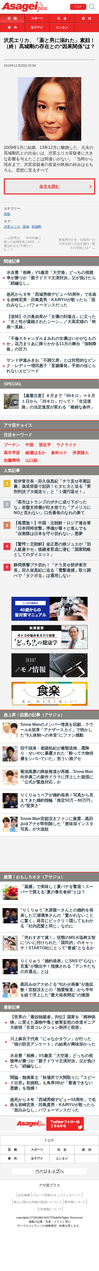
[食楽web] (49, 704)
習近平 (45, 445)
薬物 (26, 227)
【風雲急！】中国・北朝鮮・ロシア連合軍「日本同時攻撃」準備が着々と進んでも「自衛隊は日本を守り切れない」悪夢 (52, 528)
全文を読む (49, 186)
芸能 (7, 214)
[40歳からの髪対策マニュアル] (49, 619)
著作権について (75, 1202)
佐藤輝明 (12, 460)
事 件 (12, 27)
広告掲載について (49, 1209)
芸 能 (12, 18)
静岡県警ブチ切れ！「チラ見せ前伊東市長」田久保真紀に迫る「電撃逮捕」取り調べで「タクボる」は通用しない (52, 570)
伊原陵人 (81, 452)
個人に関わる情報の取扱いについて (37, 1202)
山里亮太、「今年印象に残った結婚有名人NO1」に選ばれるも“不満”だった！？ (22, 244)
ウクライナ (66, 445)
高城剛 (36, 227)
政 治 (86, 18)
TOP (78, 7)
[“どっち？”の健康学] (49, 647)
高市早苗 (12, 452)
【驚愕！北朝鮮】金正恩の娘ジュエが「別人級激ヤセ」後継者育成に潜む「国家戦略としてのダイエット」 (52, 549)
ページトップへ (49, 1171)
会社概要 (24, 1195)
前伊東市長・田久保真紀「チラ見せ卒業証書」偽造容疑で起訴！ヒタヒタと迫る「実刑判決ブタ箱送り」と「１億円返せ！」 (52, 486)
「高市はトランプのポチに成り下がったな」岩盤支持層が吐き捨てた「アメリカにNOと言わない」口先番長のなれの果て (52, 507)
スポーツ (37, 18)
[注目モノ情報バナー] (49, 676)
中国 (29, 445)
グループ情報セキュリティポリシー (56, 1195)
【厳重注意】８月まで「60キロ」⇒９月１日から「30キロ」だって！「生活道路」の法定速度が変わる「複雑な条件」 (58, 401)
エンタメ (62, 27)
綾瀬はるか (35, 452)
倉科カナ (59, 452)
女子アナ (37, 27)
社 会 (62, 18)
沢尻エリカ (12, 227)
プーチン (12, 445)
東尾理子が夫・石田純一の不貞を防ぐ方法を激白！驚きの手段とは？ (77, 243)
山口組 (31, 460)
